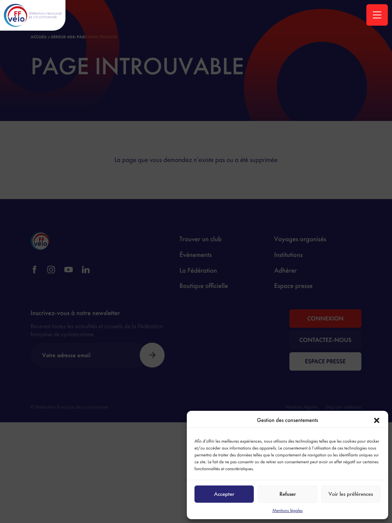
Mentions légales (287, 510)
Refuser (287, 494)
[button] (377, 420)
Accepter (224, 494)
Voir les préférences (350, 494)
